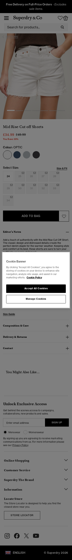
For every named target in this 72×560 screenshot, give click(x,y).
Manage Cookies (36, 299)
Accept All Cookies (36, 288)
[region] (36, 280)
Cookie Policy (34, 277)
